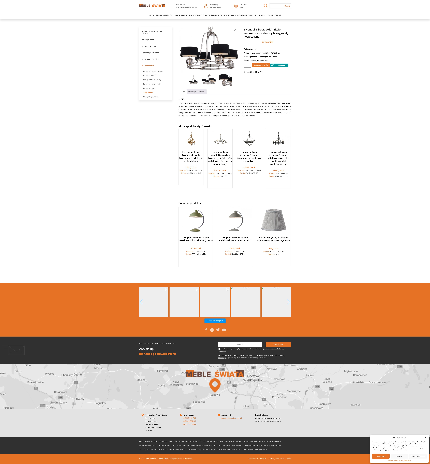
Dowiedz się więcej (220, 183)
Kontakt (278, 15)
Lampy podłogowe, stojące (153, 71)
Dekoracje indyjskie (211, 15)
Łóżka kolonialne (166, 449)
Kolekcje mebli (179, 15)
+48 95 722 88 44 (189, 424)
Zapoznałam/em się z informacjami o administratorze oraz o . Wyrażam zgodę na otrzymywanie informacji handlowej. (251, 356)
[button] (425, 437)
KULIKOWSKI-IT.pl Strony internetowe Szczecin (274, 459)
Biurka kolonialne (249, 445)
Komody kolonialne (262, 445)
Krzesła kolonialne (275, 445)
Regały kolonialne (204, 449)
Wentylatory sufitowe (151, 97)
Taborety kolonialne (247, 449)
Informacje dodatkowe (196, 92)
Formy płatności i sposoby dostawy (201, 441)
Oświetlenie (242, 15)
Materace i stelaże (228, 15)
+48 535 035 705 (189, 418)
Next (237, 50)
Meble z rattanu (195, 15)
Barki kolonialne (237, 445)
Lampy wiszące (148, 88)
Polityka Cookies (393, 460)
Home (151, 15)
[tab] (183, 91)
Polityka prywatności (405, 460)
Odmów (399, 456)
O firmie (270, 15)
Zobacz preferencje (418, 456)
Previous (180, 50)
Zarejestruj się (215, 7)
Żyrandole (149, 92)
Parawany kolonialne (179, 449)
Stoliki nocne (235, 449)
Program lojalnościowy (182, 441)
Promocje (252, 15)
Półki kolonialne (192, 449)
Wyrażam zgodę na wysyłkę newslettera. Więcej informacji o (251, 350)
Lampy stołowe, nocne (151, 75)
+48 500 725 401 (189, 421)
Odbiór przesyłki (218, 441)
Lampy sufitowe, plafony (152, 80)
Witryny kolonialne (261, 449)
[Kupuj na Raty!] (279, 66)
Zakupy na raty (230, 441)
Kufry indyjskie (143, 449)
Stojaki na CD (215, 449)
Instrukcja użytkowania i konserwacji (162, 441)
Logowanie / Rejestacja (273, 441)
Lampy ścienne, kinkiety (152, 84)
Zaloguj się (214, 4)
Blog (263, 441)
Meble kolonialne (163, 15)
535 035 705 (180, 4)
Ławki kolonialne (155, 449)
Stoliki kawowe (225, 449)
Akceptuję (381, 456)
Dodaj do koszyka (261, 65)
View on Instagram (216, 321)
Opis (183, 92)
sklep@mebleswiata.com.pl (186, 7)
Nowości (261, 15)
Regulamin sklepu (144, 441)
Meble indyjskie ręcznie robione (152, 32)
